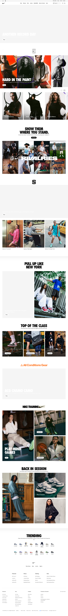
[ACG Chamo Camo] (34, 384)
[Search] (53, 3)
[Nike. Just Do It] (34, 157)
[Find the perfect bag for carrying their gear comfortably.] (34, 344)
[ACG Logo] (34, 365)
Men (21, 3)
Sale (47, 3)
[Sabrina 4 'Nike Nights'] (34, 235)
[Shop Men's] (18, 498)
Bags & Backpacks (30, 353)
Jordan (31, 3)
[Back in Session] (34, 469)
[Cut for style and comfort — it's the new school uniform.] (55, 344)
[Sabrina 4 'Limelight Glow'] (55, 235)
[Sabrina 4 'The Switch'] (12, 235)
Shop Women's (40, 457)
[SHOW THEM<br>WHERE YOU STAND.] (34, 133)
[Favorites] (63, 3)
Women (24, 3)
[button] (34, 24)
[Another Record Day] (34, 24)
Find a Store (28, 566)
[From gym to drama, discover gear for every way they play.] (12, 344)
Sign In (41, 566)
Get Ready (34, 137)
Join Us (36, 566)
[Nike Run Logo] (34, 52)
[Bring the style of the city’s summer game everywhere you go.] (18, 294)
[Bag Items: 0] (65, 3)
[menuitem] (22, 3)
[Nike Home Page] (3, 3)
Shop (4, 39)
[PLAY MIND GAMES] (18, 435)
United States (63, 591)
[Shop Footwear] (50, 485)
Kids (28, 3)
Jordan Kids (8, 353)
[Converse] (5, 0)
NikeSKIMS (36, 3)
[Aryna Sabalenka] (12, 106)
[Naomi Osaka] (34, 106)
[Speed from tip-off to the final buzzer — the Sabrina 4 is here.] (34, 201)
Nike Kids (50, 353)
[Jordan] (3, 0)
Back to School (42, 3)
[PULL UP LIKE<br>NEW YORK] (34, 265)
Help (33, 566)
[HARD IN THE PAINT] (34, 71)
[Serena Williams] (55, 106)
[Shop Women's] (50, 510)
